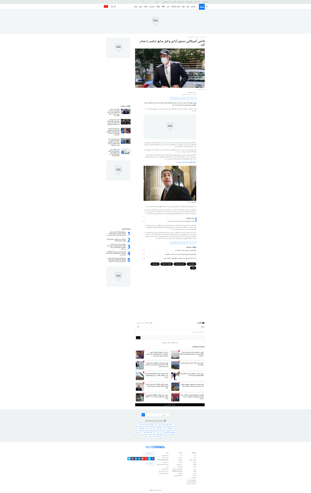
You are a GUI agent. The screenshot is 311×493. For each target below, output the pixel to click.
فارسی (204, 2)
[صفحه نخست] (204, 37)
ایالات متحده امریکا (191, 37)
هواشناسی (180, 460)
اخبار (201, 37)
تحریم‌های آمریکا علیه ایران (169, 433)
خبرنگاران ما (193, 478)
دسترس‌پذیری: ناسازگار (163, 471)
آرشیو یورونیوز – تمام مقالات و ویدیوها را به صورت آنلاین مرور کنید (191, 482)
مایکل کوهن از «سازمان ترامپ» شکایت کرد (185, 250)
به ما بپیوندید (179, 464)
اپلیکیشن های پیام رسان (177, 469)
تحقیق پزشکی (142, 429)
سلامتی (146, 6)
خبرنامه (151, 463)
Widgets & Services (177, 471)
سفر (168, 6)
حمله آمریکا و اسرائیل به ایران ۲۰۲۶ (146, 425)
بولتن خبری (180, 458)
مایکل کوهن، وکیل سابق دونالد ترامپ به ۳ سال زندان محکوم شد (180, 254)
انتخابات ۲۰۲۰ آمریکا (166, 264)
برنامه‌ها (194, 476)
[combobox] (151, 2)
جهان (183, 6)
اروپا (188, 6)
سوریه (150, 436)
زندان (193, 268)
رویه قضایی (155, 264)
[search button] (143, 2)
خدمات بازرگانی (165, 458)
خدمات (180, 453)
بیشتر (167, 453)
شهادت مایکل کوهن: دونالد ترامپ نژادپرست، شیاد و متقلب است (180, 221)
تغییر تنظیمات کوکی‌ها (163, 473)
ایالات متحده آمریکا (180, 264)
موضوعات (194, 453)
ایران (158, 433)
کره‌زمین (152, 6)
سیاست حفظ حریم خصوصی (162, 464)
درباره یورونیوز (165, 456)
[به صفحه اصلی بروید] (202, 7)
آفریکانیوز (180, 473)
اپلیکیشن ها (179, 467)
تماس (167, 467)
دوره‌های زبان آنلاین (178, 476)
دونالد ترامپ (191, 264)
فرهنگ (158, 6)
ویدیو (140, 6)
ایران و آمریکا (159, 436)
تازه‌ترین (193, 6)
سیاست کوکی (165, 462)
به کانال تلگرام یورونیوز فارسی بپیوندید (186, 162)
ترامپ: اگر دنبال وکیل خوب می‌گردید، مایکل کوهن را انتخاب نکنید (180, 258)
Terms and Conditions (162, 460)
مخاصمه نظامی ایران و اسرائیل (165, 425)
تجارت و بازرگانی (175, 6)
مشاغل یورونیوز (165, 469)
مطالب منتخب (125, 106)
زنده (106, 6)
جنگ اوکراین (169, 429)
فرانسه (150, 429)
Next (163, 6)
